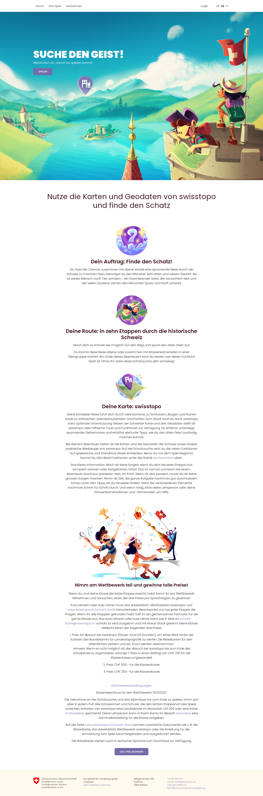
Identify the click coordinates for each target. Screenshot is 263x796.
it (227, 6)
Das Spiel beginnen (131, 751)
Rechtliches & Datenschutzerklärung (186, 788)
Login (204, 6)
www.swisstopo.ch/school (97, 785)
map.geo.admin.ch (177, 785)
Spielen (43, 71)
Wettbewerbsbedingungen (131, 685)
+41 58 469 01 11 (175, 778)
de (222, 6)
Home (40, 6)
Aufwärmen (74, 6)
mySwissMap (74, 713)
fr (217, 6)
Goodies (183, 713)
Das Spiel (55, 6)
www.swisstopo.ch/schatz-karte (92, 610)
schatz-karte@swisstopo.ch (181, 782)
